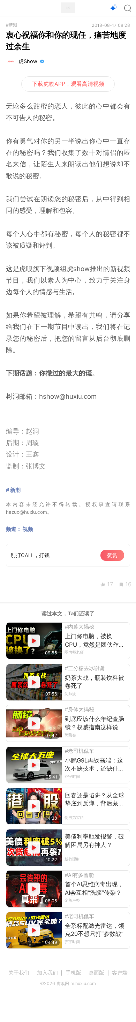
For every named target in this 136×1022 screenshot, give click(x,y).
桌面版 (96, 973)
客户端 (120, 973)
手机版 (73, 973)
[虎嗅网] (68, 7)
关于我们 (18, 973)
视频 (28, 529)
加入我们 (47, 973)
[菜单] (10, 8)
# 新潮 (13, 490)
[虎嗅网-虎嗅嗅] (113, 8)
